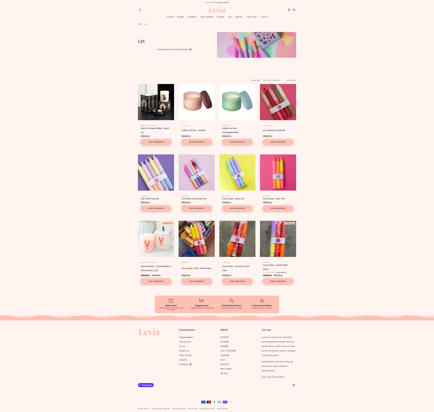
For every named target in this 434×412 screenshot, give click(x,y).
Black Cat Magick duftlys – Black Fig (155, 130)
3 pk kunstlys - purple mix (233, 199)
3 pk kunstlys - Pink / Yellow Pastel (196, 268)
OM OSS (224, 373)
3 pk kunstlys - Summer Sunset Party (235, 268)
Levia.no (146, 408)
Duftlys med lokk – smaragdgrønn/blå (230, 130)
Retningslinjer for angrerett (161, 408)
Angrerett (183, 360)
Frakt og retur (185, 342)
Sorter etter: (256, 80)
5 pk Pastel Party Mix (150, 199)
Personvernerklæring (179, 408)
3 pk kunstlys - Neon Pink (274, 199)
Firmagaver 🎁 (185, 364)
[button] (140, 9)
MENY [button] (224, 329)
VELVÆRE (224, 342)
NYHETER (224, 337)
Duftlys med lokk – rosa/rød (193, 130)
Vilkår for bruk (185, 355)
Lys (146, 24)
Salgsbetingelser (186, 337)
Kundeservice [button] (187, 329)
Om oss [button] (266, 329)
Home (140, 24)
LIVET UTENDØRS (228, 351)
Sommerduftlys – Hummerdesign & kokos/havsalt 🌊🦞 (156, 268)
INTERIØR (224, 346)
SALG (222, 360)
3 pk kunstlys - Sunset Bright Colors (275, 267)
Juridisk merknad (222, 408)
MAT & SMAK (226, 369)
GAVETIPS (224, 364)
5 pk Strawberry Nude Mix (274, 130)
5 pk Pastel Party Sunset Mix (193, 199)
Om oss (182, 346)
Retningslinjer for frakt (206, 408)
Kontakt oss (184, 351)
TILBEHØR (224, 355)
